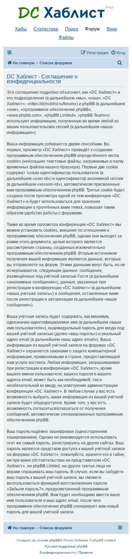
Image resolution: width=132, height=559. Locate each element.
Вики (112, 28)
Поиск (71, 28)
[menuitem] (118, 53)
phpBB (54, 540)
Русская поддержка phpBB (66, 546)
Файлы (66, 37)
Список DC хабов (66, 12)
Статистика (46, 28)
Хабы (21, 28)
